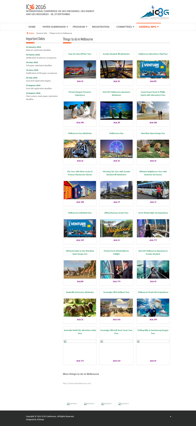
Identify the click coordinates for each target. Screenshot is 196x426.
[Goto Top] (170, 416)
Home (31, 33)
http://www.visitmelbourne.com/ (77, 383)
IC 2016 (36, 6)
